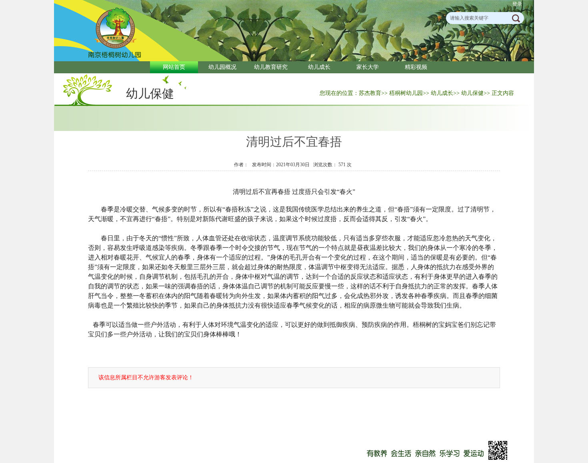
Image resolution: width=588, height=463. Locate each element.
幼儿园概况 (222, 67)
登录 (517, 4)
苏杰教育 (370, 93)
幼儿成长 (319, 67)
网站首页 (174, 67)
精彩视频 (416, 67)
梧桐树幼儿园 (406, 93)
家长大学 (367, 67)
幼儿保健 (150, 93)
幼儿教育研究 (271, 67)
